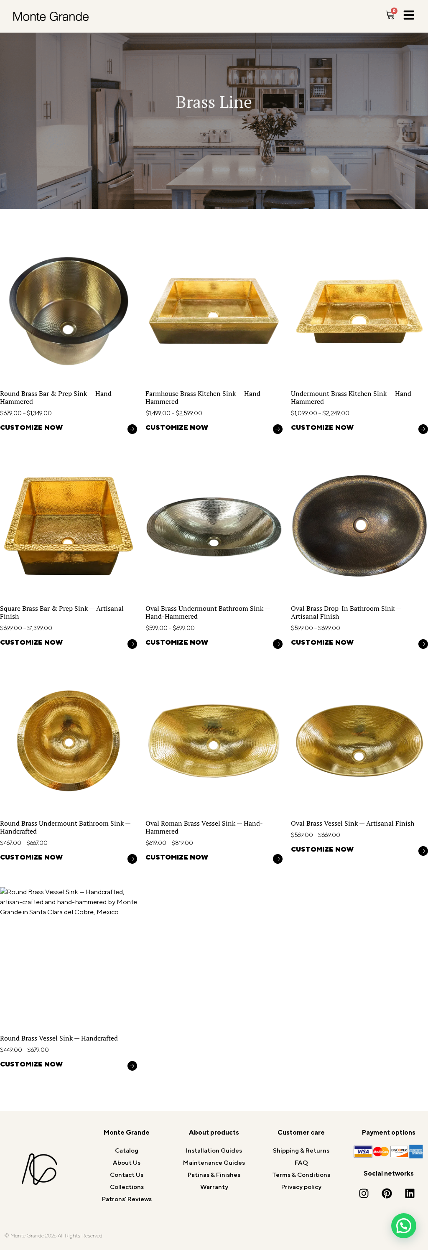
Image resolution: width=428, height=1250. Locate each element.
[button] (403, 1225)
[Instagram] (363, 1193)
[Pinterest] (386, 1193)
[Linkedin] (409, 1193)
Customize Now (31, 427)
